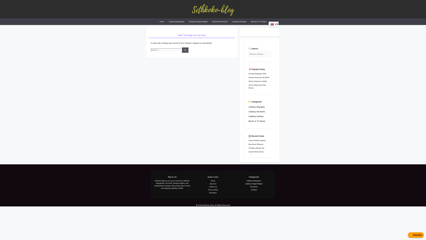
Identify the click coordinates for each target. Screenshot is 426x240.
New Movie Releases (255, 144)
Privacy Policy (213, 190)
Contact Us (213, 187)
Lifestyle (254, 190)
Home (162, 22)
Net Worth (253, 187)
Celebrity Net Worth (220, 22)
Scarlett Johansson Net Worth (258, 77)
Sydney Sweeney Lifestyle (257, 81)
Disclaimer (213, 193)
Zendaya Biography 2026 (257, 74)
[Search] (185, 50)
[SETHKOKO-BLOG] (213, 9)
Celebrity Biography (176, 22)
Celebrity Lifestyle (239, 22)
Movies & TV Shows (258, 22)
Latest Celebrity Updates (257, 140)
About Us (213, 184)
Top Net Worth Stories (256, 152)
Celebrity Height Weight (198, 22)
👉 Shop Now (416, 235)
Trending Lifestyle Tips (256, 148)
